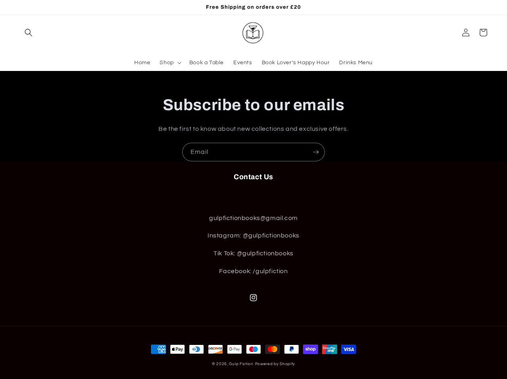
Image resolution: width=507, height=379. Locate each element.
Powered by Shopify (275, 364)
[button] (28, 32)
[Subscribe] (315, 152)
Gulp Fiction (241, 364)
